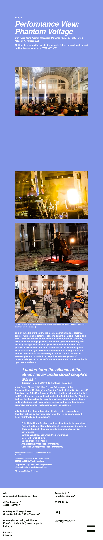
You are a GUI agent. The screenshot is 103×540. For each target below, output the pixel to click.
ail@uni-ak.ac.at (11, 502)
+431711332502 (11, 505)
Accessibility (61, 493)
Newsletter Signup (64, 495)
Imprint (6, 532)
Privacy (7, 535)
